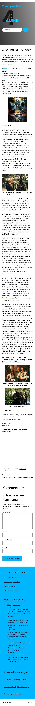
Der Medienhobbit (10, 577)
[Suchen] (26, 30)
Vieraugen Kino (11, 6)
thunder (30, 477)
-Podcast (12, 582)
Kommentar (6, 512)
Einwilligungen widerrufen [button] (12, 694)
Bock (9, 605)
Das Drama (16, 605)
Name (4, 532)
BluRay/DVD (23, 469)
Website (5, 548)
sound (26, 477)
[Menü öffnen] (32, 18)
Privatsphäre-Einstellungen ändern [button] (15, 680)
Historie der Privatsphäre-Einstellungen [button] (16, 687)
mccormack (18, 477)
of (23, 477)
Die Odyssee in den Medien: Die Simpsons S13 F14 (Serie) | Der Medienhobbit (17, 622)
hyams (8, 477)
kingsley (12, 477)
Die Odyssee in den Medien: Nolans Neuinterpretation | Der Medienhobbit (18, 645)
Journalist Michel (9, 586)
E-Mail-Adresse (7, 540)
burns (3, 477)
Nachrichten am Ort (10, 590)
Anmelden (30, 702)
